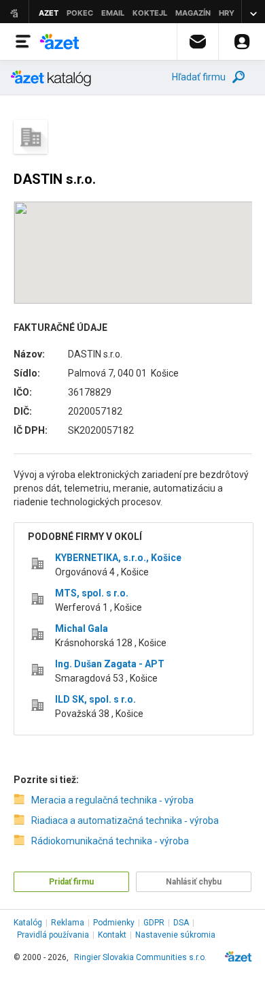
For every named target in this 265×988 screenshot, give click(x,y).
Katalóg (28, 922)
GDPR (153, 922)
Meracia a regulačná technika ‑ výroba (112, 800)
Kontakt (112, 935)
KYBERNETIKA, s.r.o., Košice (118, 557)
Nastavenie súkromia (175, 935)
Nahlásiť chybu (194, 882)
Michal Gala (81, 628)
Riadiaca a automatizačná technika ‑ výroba (125, 820)
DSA (181, 922)
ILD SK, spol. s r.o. (95, 699)
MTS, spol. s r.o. (91, 593)
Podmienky (114, 922)
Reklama (67, 922)
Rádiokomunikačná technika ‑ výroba (110, 840)
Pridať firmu (71, 882)
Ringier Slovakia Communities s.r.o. (140, 957)
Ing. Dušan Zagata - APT (109, 663)
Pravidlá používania (53, 935)
